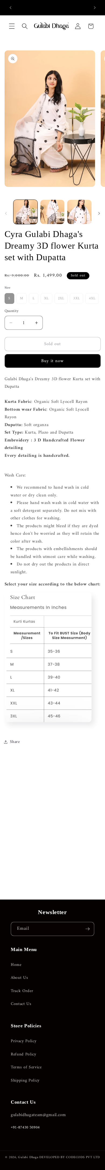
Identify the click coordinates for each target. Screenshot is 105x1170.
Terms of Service (26, 1067)
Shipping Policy (25, 1080)
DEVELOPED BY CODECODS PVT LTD (69, 1157)
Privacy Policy (23, 1041)
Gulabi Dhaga (28, 1157)
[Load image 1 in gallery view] (25, 212)
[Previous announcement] (10, 7)
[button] (11, 26)
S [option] (9, 298)
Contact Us (21, 1004)
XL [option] (46, 298)
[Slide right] (99, 213)
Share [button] (15, 742)
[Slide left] (6, 213)
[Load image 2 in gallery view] (52, 212)
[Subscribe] (87, 929)
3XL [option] (76, 298)
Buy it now (52, 361)
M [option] (21, 298)
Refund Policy (23, 1054)
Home (16, 965)
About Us (19, 978)
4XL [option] (92, 298)
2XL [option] (61, 298)
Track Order (22, 991)
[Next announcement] (95, 7)
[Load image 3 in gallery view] (79, 212)
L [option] (34, 298)
